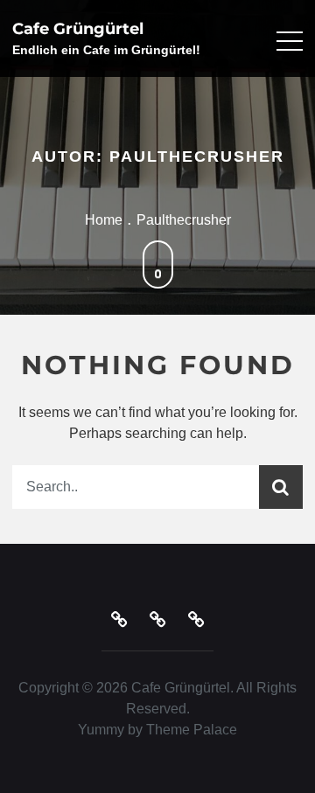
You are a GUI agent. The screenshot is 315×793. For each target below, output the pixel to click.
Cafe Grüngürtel (78, 28)
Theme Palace (191, 729)
